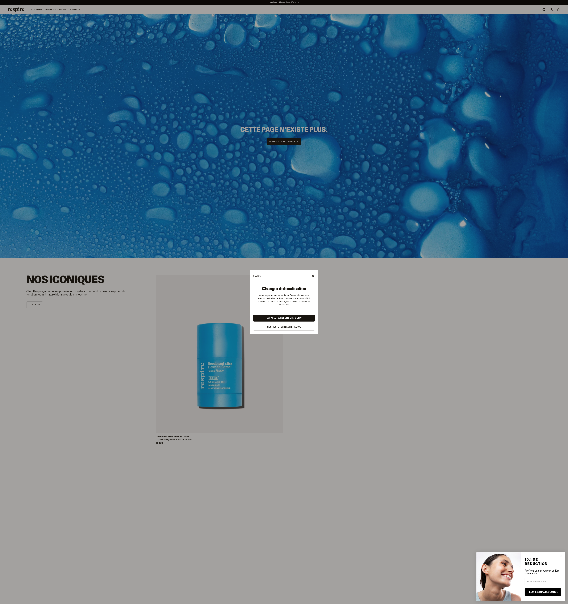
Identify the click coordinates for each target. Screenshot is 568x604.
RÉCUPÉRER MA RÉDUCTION (543, 592)
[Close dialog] (561, 556)
